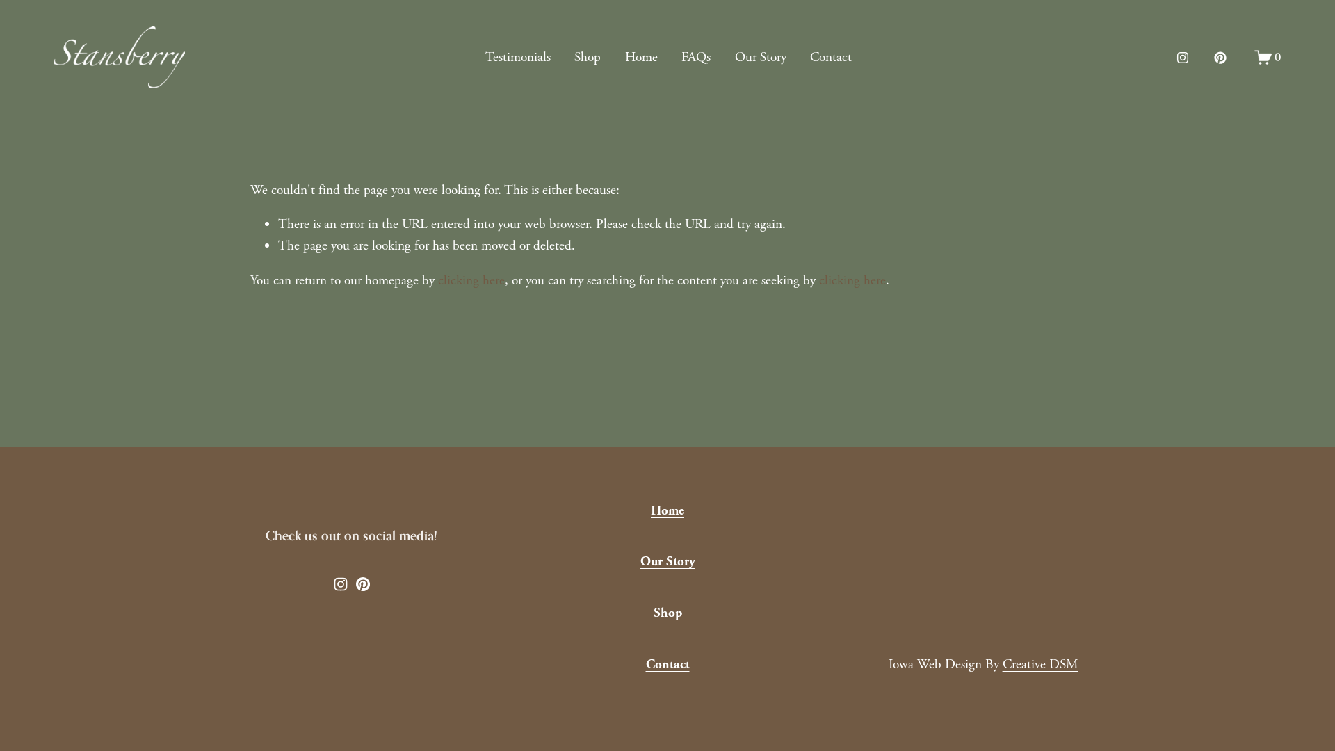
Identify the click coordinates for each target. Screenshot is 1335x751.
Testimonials (518, 57)
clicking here (471, 280)
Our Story (760, 57)
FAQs (696, 57)
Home (641, 57)
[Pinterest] (1220, 58)
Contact (831, 57)
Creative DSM (1040, 664)
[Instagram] (1183, 58)
